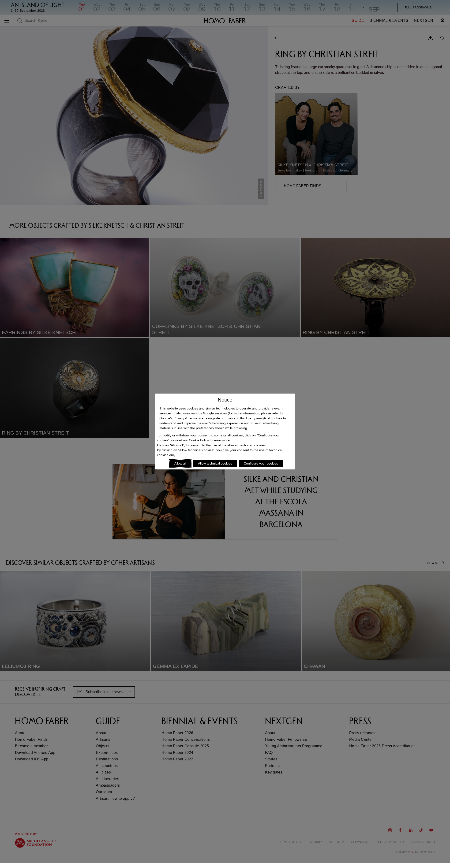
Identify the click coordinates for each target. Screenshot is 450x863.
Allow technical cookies (215, 463)
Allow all (180, 463)
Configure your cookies (261, 463)
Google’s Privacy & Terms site (181, 418)
